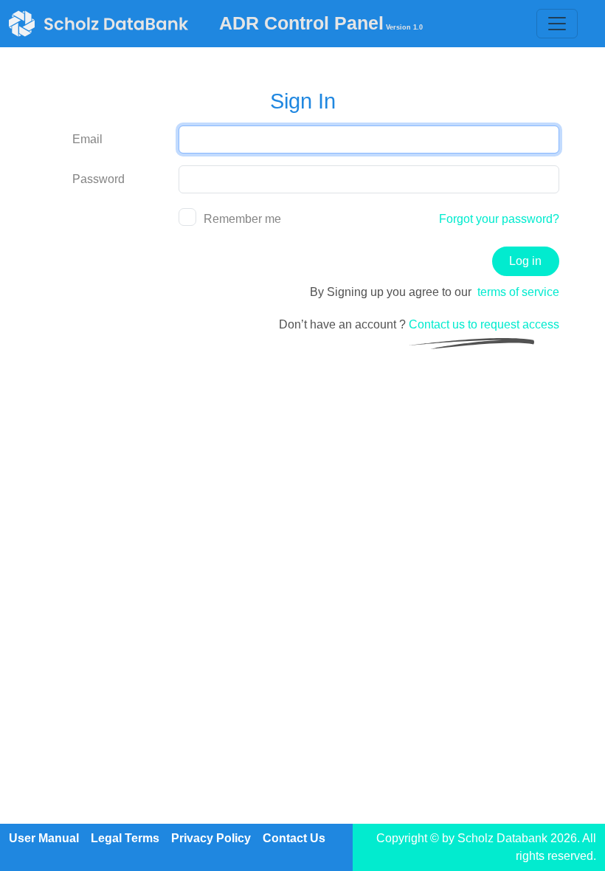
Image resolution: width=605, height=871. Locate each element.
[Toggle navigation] (557, 23)
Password (98, 179)
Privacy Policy (211, 838)
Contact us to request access (484, 324)
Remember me (242, 219)
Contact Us (294, 838)
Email (87, 139)
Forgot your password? (499, 219)
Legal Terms (125, 838)
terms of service (518, 292)
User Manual (44, 838)
